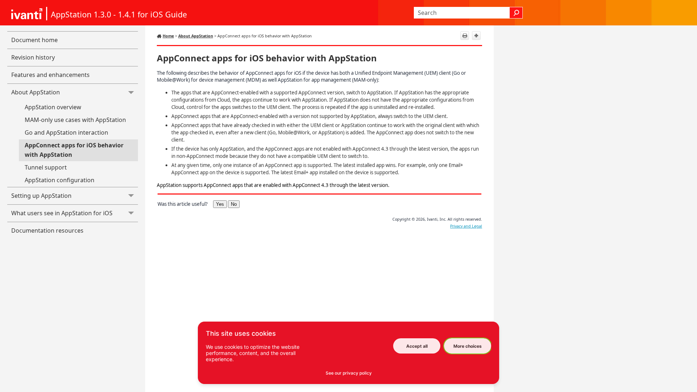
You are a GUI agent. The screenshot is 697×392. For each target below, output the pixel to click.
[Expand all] (476, 35)
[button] (516, 13)
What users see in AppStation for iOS (62, 213)
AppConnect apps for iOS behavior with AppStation (74, 150)
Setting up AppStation (41, 196)
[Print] (464, 35)
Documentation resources (47, 230)
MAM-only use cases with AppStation (75, 120)
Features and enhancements (50, 75)
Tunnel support (46, 167)
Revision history (33, 57)
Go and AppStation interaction (66, 132)
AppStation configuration (59, 180)
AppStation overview (53, 107)
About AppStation (35, 92)
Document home (34, 40)
